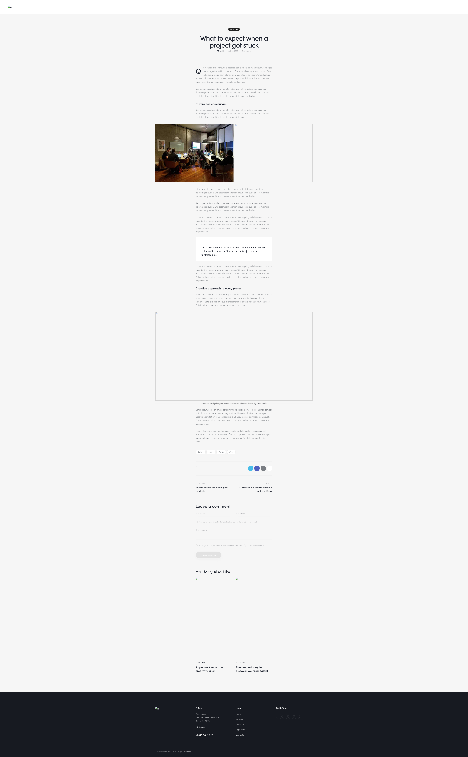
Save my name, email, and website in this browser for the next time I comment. (228, 522)
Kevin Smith (262, 403)
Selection (234, 29)
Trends (221, 452)
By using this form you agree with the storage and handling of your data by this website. (232, 545)
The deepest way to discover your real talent (252, 668)
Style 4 (211, 452)
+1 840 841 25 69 (204, 735)
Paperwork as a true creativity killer (209, 668)
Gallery (200, 452)
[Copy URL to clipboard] (269, 468)
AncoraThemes (161, 751)
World (231, 452)
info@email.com (203, 727)
